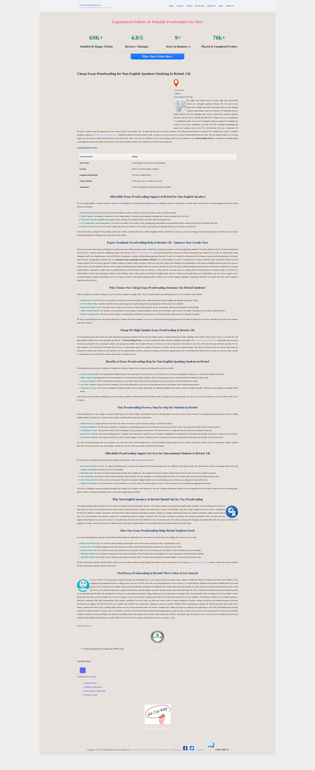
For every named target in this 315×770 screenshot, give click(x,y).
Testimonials (176, 750)
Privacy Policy (164, 750)
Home (135, 750)
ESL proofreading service (144, 253)
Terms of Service (151, 750)
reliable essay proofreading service (106, 135)
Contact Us (201, 750)
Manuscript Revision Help (95, 691)
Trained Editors (90, 683)
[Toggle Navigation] (83, 670)
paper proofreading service (198, 562)
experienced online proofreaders (206, 340)
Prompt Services (91, 695)
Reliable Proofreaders (93, 687)
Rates (141, 750)
